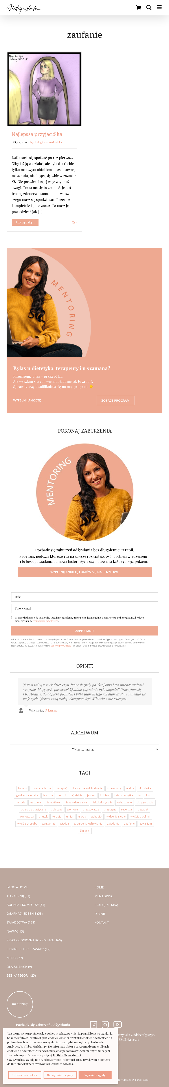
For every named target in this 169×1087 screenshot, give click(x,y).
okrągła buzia (145, 802)
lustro (149, 795)
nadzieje (35, 802)
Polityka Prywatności (67, 1055)
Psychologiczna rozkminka (45, 142)
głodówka (145, 788)
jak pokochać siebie (70, 795)
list (139, 795)
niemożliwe (53, 802)
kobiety (105, 795)
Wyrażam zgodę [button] (95, 1075)
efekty (130, 788)
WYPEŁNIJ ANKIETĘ (27, 400)
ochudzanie (124, 802)
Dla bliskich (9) (19, 967)
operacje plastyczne (33, 809)
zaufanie (129, 823)
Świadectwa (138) (21, 922)
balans (22, 788)
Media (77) (15, 958)
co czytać (61, 788)
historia (48, 795)
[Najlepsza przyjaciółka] (44, 89)
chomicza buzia (41, 788)
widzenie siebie (116, 816)
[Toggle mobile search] (148, 7)
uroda (82, 816)
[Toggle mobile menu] (159, 7)
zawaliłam (146, 823)
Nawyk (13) (15, 931)
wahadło (96, 816)
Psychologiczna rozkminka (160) (34, 940)
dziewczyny (114, 788)
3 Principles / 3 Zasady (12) (28, 949)
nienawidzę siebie (76, 802)
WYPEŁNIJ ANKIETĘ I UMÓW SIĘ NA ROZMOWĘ (84, 572)
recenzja (126, 809)
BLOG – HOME (17, 887)
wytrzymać (48, 823)
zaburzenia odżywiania (88, 823)
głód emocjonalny (27, 795)
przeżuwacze (91, 809)
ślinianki (85, 830)
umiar (69, 816)
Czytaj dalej (24, 222)
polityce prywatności (61, 645)
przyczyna (110, 809)
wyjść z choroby (27, 823)
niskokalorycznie (102, 802)
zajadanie (113, 823)
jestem (91, 795)
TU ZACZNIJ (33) (18, 896)
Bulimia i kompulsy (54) (26, 905)
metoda (21, 802)
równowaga (26, 816)
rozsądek (142, 809)
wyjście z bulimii (140, 816)
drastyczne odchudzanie (87, 788)
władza (64, 823)
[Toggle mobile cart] (138, 7)
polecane (56, 809)
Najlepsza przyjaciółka (37, 134)
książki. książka (123, 795)
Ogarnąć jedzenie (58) (25, 914)
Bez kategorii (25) (21, 975)
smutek (43, 816)
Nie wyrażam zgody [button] (60, 1075)
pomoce (72, 809)
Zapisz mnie (84, 631)
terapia (56, 816)
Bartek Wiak (141, 1079)
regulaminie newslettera (45, 620)
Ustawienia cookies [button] (24, 1075)
